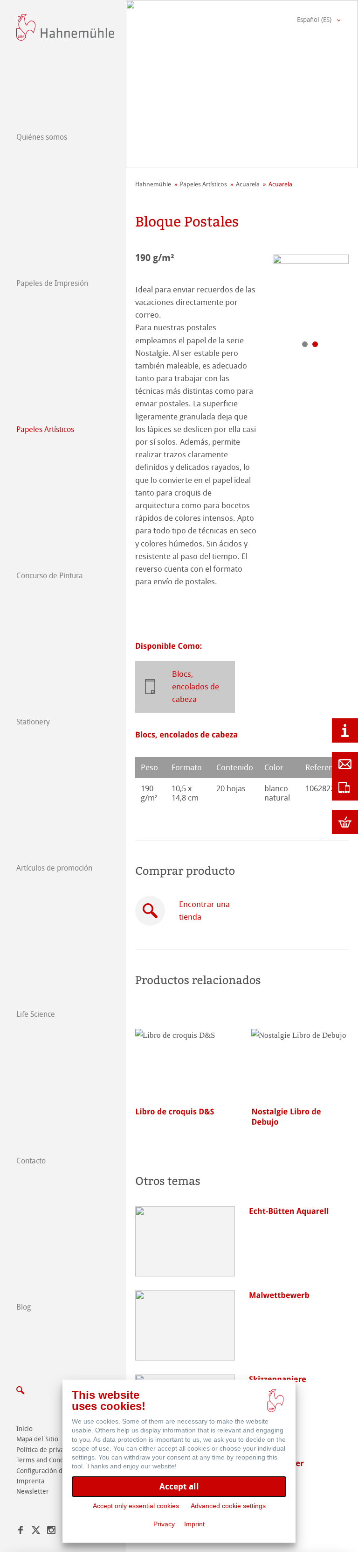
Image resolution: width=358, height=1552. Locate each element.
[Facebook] (20, 1531)
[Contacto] (345, 764)
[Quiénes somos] (345, 730)
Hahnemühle (153, 184)
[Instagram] (51, 1531)
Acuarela (248, 184)
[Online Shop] (345, 822)
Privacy (164, 1524)
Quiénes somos (41, 137)
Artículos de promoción (54, 868)
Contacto (31, 1160)
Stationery (33, 721)
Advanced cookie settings (228, 1505)
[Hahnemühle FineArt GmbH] (65, 27)
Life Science (35, 1014)
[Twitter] (36, 1531)
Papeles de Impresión (52, 283)
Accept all (179, 1486)
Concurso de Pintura (49, 575)
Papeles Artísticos (45, 429)
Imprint (194, 1524)
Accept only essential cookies (136, 1505)
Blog (23, 1307)
